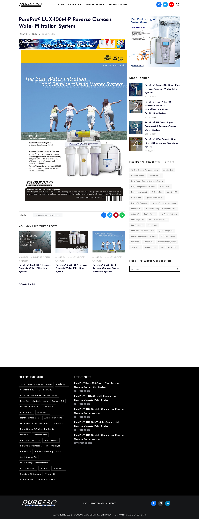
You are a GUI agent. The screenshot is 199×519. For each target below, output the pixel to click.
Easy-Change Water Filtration (143, 186)
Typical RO (135, 247)
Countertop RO (137, 175)
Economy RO (165, 186)
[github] (160, 503)
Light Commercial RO (154, 197)
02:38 (35, 34)
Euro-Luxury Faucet (139, 192)
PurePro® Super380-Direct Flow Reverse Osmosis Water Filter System (162, 89)
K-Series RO (136, 197)
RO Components (168, 236)
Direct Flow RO (155, 175)
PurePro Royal (137, 225)
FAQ (85, 503)
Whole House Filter (169, 247)
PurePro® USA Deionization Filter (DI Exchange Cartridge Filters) (161, 143)
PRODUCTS (73, 4)
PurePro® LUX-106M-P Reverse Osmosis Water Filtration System (106, 268)
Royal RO (135, 241)
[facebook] (153, 503)
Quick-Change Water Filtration (143, 236)
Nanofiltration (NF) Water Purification (161, 208)
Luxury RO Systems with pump (48, 215)
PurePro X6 (152, 225)
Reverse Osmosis (118, 4)
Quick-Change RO (166, 231)
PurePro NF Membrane (158, 219)
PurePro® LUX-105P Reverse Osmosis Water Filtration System (35, 268)
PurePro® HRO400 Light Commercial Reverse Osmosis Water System (161, 126)
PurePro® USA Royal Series (142, 231)
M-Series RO (136, 208)
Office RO (135, 214)
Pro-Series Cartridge (169, 214)
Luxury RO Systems (139, 203)
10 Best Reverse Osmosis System (144, 170)
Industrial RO (172, 192)
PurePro (23, 34)
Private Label (97, 503)
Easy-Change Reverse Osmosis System (147, 181)
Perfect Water (149, 214)
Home (61, 4)
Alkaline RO (168, 170)
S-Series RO (148, 241)
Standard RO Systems (167, 241)
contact (111, 503)
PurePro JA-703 (137, 219)
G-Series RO (157, 192)
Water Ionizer (150, 247)
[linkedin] (167, 503)
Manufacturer (94, 4)
